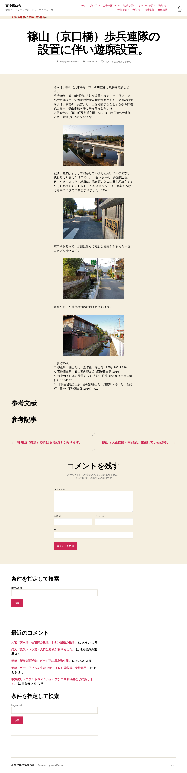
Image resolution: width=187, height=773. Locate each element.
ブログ (93, 5)
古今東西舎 (13, 5)
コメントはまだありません (118, 61)
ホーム (82, 5)
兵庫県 (21, 17)
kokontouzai (73, 61)
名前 (57, 516)
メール (99, 516)
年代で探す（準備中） (129, 9)
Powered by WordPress (50, 765)
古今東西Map (110, 5)
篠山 (42, 17)
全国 (13, 17)
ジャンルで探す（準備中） (153, 5)
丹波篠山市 (32, 17)
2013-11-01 (91, 61)
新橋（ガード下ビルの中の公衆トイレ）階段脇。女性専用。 (50, 667)
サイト (57, 530)
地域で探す (129, 5)
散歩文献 (149, 9)
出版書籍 (162, 9)
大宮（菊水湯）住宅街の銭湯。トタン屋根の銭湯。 (44, 642)
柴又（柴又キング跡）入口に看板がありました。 (43, 649)
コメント (59, 489)
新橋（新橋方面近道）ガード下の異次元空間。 (41, 660)
